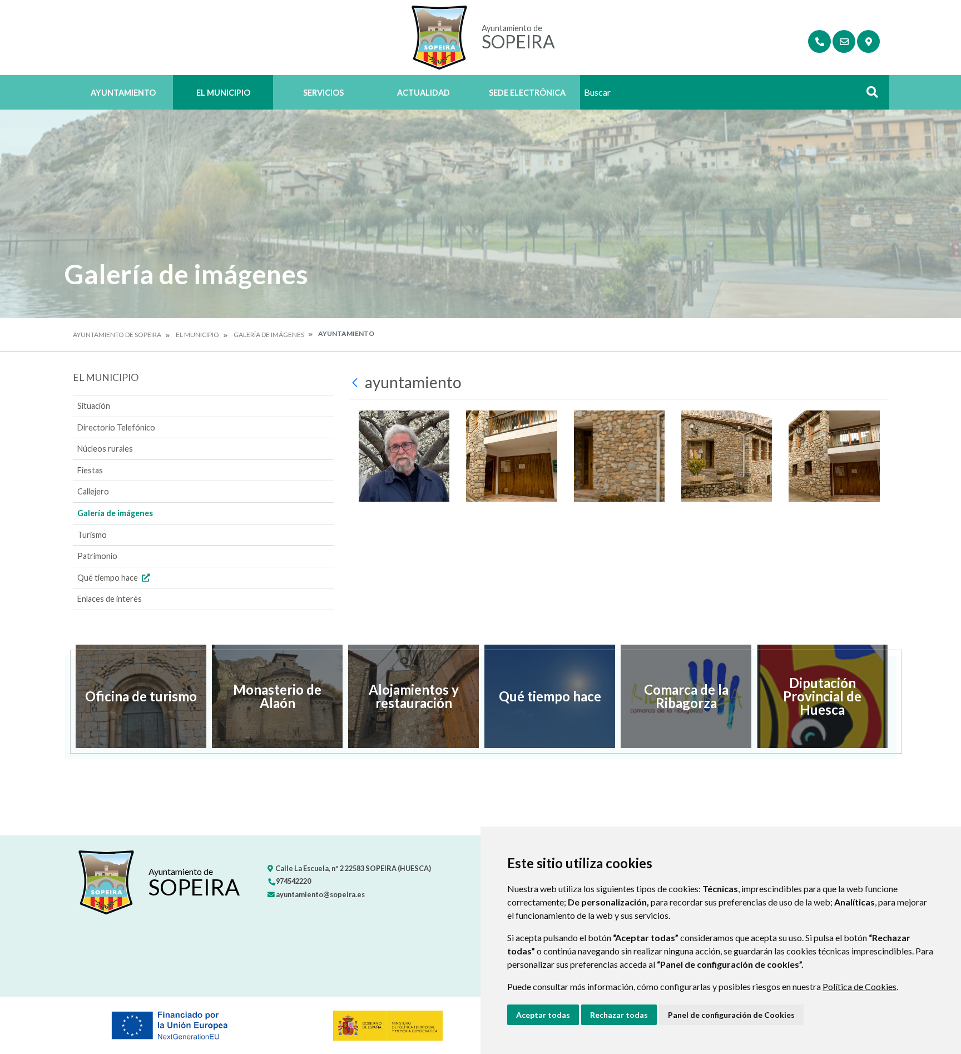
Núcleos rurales (105, 448)
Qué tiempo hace (108, 577)
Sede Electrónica (527, 92)
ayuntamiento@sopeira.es (320, 894)
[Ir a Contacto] (844, 41)
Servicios (323, 92)
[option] (141, 696)
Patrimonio (97, 556)
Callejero (93, 491)
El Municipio (223, 92)
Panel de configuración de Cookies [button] (731, 1015)
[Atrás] (356, 382)
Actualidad (423, 92)
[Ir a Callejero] (868, 41)
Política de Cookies (859, 986)
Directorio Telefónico (116, 427)
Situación (93, 405)
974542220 (293, 881)
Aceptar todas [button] (543, 1015)
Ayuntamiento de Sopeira (117, 334)
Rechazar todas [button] (619, 1015)
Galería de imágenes (269, 334)
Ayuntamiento (123, 92)
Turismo (92, 535)
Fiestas (90, 470)
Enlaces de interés (109, 598)
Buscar (868, 95)
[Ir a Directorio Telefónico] (819, 41)
